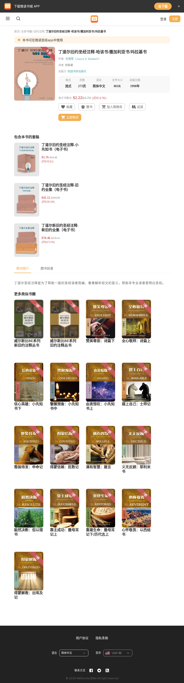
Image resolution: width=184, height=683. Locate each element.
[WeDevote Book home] (94, 19)
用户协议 (82, 638)
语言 (54, 653)
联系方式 (79, 670)
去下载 (163, 6)
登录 (163, 19)
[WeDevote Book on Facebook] (91, 670)
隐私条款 (102, 638)
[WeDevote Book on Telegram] (99, 670)
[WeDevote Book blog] (107, 670)
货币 (98, 653)
